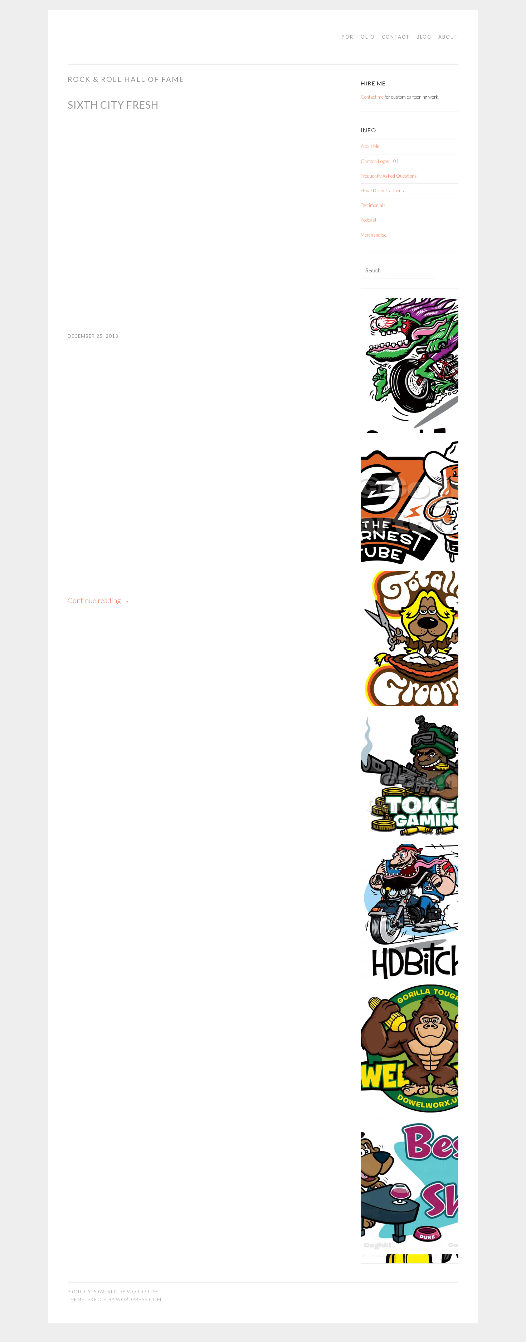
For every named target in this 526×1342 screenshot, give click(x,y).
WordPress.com (138, 1299)
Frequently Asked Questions (389, 176)
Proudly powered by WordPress (113, 1291)
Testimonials (373, 205)
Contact (396, 37)
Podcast (368, 220)
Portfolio (358, 37)
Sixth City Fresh (113, 105)
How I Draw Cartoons (382, 190)
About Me (370, 146)
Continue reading (99, 600)
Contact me (372, 97)
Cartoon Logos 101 (380, 161)
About (448, 37)
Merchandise (373, 235)
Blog (424, 37)
